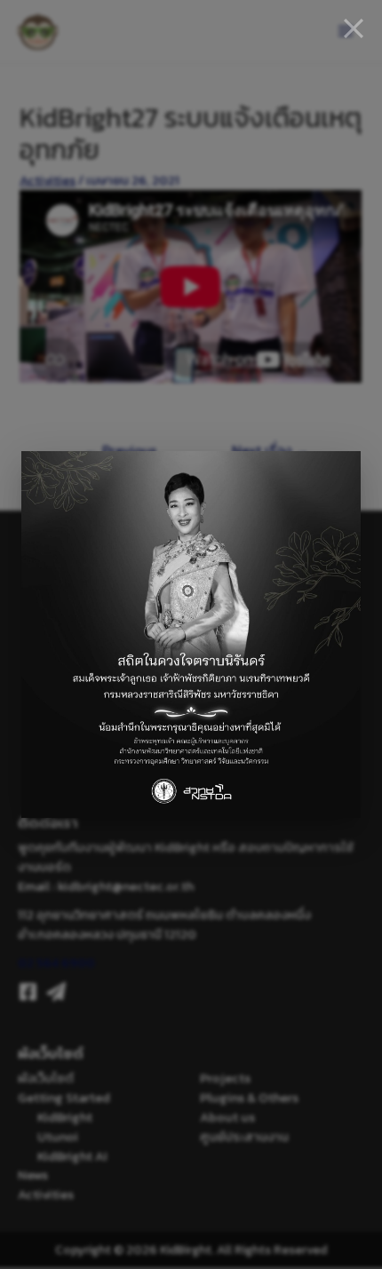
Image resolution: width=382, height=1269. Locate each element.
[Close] (353, 28)
